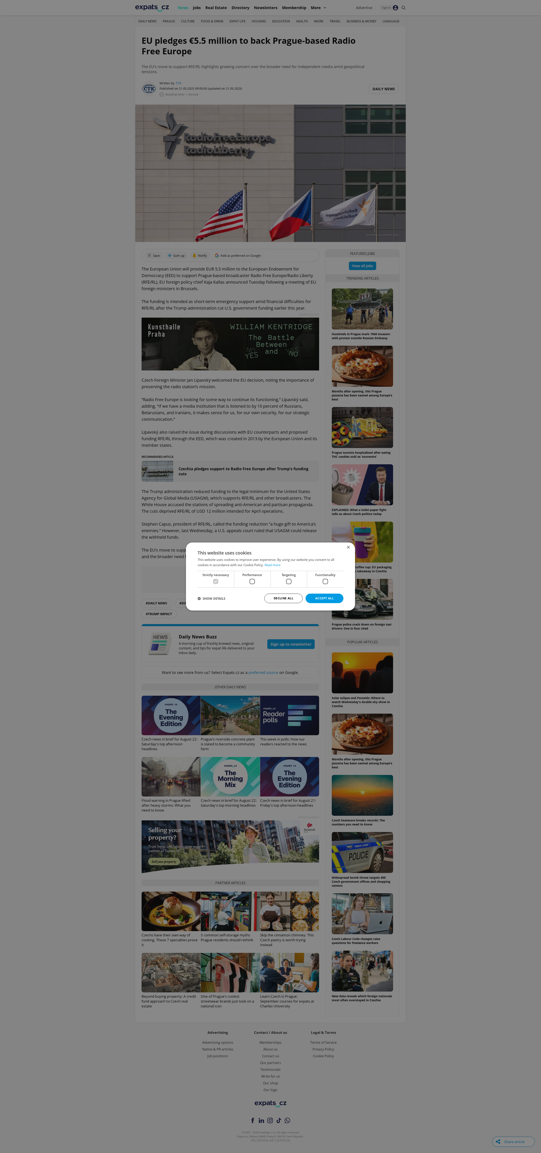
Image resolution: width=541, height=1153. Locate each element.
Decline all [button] (283, 598)
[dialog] (270, 576)
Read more (272, 565)
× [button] (348, 547)
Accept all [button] (324, 598)
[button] (211, 598)
